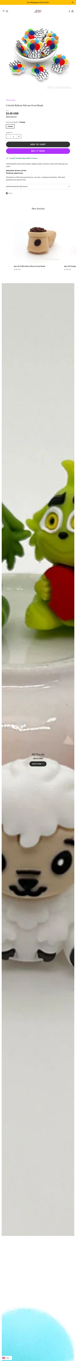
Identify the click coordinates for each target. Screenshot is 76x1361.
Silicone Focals (10, 100)
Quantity (9, 132)
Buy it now (38, 151)
